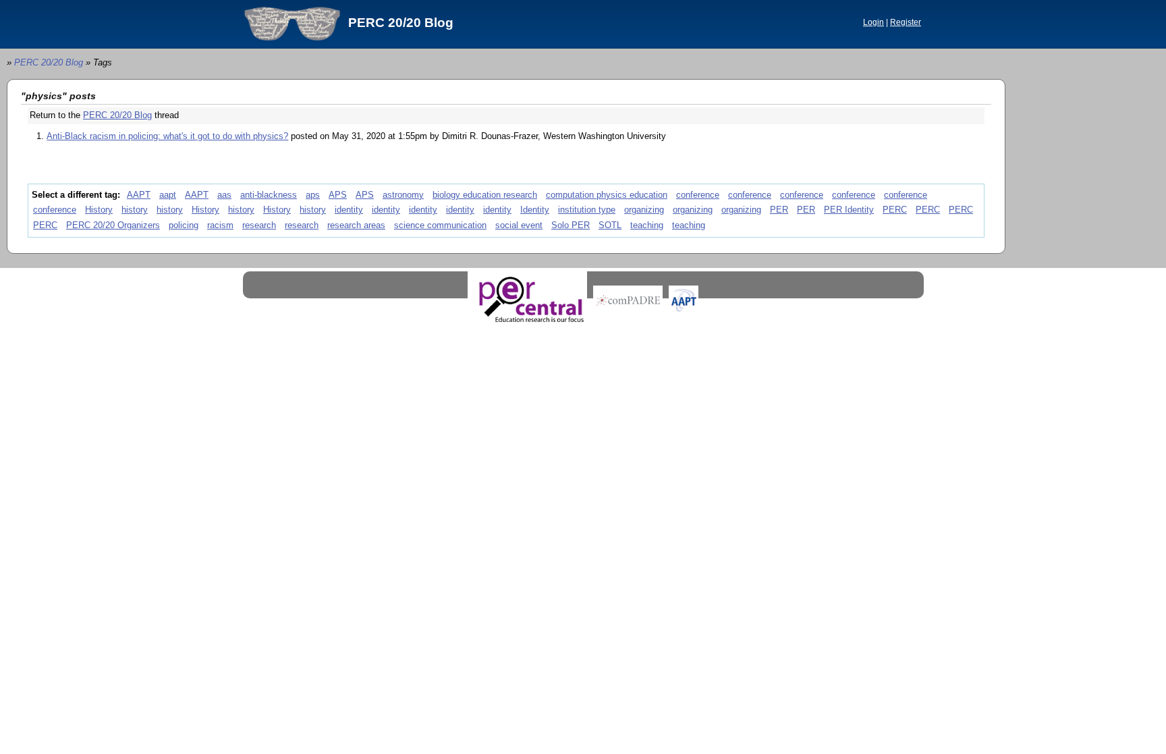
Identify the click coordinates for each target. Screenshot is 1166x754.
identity (349, 210)
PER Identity (849, 210)
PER (779, 210)
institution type (586, 210)
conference (697, 195)
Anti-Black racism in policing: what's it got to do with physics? (167, 136)
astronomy (403, 195)
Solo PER (570, 225)
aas (224, 195)
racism (220, 225)
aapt (167, 195)
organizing (644, 210)
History (99, 210)
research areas (356, 225)
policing (183, 225)
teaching (646, 225)
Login (873, 22)
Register (905, 22)
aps (313, 195)
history (134, 210)
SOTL (610, 225)
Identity (534, 210)
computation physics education (606, 195)
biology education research (485, 195)
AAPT (138, 195)
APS (338, 195)
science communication (440, 225)
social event (519, 225)
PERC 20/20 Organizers (113, 225)
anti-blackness (268, 195)
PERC (895, 210)
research (259, 225)
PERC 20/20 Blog (400, 23)
